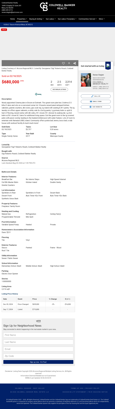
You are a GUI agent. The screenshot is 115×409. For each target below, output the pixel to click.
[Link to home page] (57, 6)
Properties (22, 20)
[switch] (63, 63)
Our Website (97, 107)
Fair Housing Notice (98, 392)
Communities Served (88, 20)
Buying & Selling (36, 20)
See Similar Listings (59, 89)
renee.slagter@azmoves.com (12, 12)
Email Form (97, 101)
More (102, 20)
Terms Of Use (77, 388)
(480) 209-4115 (7, 10)
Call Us (97, 96)
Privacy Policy (92, 388)
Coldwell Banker (23, 388)
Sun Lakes (51, 20)
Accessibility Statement (74, 392)
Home (12, 19)
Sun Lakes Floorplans (67, 20)
